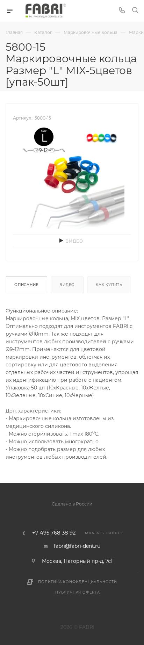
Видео (67, 284)
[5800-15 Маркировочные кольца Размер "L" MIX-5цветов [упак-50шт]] (72, 175)
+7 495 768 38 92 (53, 533)
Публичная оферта (77, 592)
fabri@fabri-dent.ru (77, 546)
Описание (26, 284)
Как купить (109, 284)
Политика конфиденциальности (77, 582)
